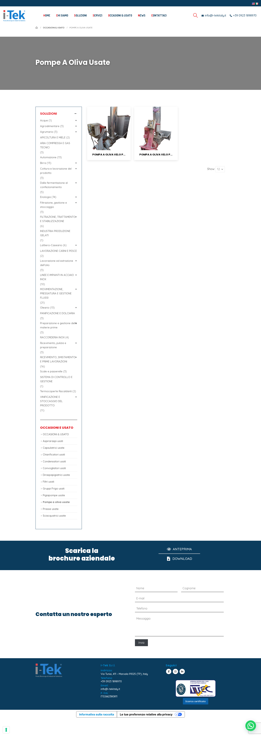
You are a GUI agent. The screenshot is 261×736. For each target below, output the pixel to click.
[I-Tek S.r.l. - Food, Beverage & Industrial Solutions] (14, 15)
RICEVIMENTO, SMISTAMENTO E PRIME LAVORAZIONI (58, 359)
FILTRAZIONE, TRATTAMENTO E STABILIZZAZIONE (58, 219)
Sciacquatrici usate (54, 515)
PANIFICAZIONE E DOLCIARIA (57, 313)
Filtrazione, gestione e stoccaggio (53, 205)
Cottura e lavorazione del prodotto (56, 171)
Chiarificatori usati (54, 454)
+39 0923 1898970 (111, 681)
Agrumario (46, 131)
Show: (211, 169)
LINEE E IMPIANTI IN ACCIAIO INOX (57, 277)
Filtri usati (48, 481)
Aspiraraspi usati (53, 441)
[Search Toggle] (195, 15)
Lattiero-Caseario (51, 245)
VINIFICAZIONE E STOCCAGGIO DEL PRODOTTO (51, 401)
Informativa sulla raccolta (96, 714)
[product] (109, 128)
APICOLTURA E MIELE (53, 137)
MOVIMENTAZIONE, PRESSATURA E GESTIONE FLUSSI (56, 293)
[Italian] (256, 3)
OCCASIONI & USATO (120, 15)
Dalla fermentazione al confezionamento (54, 185)
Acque (44, 120)
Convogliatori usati (54, 468)
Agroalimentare (49, 126)
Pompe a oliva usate (56, 502)
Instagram (175, 671)
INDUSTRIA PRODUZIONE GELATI (55, 233)
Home (46, 15)
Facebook (168, 671)
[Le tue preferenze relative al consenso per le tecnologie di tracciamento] (6, 729)
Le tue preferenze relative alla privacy (146, 714)
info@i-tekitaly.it (110, 689)
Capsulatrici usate (53, 447)
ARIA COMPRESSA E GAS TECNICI (55, 145)
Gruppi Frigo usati (53, 488)
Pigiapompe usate (54, 495)
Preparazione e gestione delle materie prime (58, 325)
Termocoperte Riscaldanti (56, 391)
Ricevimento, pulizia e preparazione (53, 345)
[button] (250, 725)
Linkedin (182, 671)
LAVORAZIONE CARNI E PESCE (58, 251)
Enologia (45, 197)
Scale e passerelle (51, 371)
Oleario (44, 307)
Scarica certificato (195, 701)
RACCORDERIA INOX (52, 337)
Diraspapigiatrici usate (56, 475)
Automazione (48, 157)
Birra (43, 163)
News (141, 15)
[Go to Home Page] (37, 28)
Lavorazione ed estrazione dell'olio (56, 263)
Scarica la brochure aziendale (81, 554)
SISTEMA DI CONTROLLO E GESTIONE (56, 379)
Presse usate (51, 509)
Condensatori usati (54, 461)
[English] (253, 3)
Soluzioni (80, 15)
